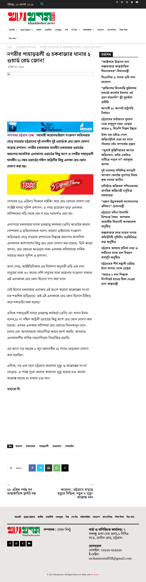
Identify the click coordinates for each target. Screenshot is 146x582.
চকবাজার (30, 446)
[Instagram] (122, 3)
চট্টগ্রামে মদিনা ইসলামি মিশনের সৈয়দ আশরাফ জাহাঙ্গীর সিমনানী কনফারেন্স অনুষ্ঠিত (118, 219)
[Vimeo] (132, 3)
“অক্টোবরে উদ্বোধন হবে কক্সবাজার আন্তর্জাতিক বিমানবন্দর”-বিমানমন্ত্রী (115, 66)
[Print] (48, 467)
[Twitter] (127, 3)
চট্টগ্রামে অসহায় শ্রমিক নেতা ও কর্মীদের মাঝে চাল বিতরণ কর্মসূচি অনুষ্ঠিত (119, 253)
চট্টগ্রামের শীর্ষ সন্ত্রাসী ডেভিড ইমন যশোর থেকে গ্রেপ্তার (118, 266)
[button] (42, 4)
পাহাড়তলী (43, 446)
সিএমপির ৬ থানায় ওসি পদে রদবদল (118, 79)
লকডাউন (69, 446)
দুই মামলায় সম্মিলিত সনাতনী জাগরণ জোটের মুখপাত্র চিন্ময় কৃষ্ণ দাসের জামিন (119, 175)
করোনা (18, 446)
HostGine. (95, 574)
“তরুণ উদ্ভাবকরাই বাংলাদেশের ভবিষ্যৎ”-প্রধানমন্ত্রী (119, 204)
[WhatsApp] (56, 467)
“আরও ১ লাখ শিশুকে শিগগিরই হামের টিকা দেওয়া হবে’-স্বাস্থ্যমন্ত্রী (118, 279)
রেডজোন (56, 446)
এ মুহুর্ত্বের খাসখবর (26, 47)
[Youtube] (137, 3)
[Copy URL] (65, 467)
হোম (9, 47)
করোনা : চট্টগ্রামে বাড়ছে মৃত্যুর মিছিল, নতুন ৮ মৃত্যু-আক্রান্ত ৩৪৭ (75, 493)
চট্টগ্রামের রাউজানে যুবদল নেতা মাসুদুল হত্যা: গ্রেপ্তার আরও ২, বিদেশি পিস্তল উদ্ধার (119, 124)
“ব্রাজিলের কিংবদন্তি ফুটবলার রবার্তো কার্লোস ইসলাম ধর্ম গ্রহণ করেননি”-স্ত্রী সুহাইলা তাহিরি (118, 95)
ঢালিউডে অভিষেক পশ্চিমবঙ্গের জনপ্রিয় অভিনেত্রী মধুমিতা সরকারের (119, 191)
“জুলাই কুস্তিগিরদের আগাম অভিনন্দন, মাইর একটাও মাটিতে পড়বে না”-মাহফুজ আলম (117, 157)
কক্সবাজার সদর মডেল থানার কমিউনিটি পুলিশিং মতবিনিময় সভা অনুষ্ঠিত (119, 237)
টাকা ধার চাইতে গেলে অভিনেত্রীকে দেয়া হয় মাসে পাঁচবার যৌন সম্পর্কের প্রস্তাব (118, 139)
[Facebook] (117, 3)
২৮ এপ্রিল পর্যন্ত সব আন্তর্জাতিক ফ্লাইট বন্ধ (21, 491)
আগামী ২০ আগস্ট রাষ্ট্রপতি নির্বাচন (117, 110)
